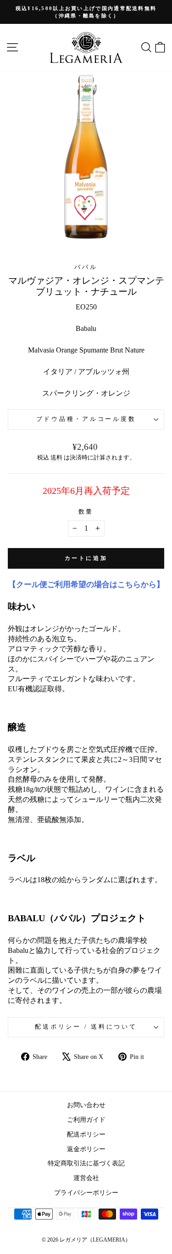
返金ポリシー (86, 1149)
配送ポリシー (86, 1134)
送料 (56, 457)
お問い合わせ (86, 1104)
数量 (86, 512)
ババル (85, 267)
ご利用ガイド (86, 1119)
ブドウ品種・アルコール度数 (86, 419)
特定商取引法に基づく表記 (86, 1163)
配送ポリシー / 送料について (86, 1027)
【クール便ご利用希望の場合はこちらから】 (86, 584)
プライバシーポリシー (86, 1192)
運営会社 (86, 1177)
